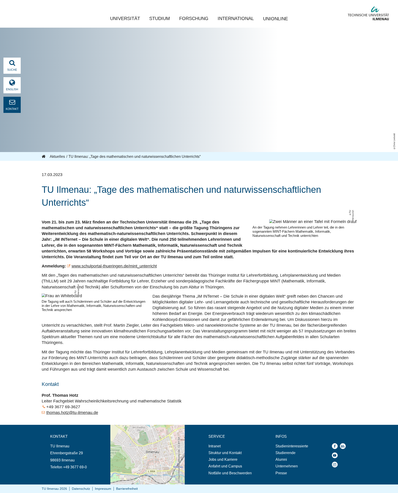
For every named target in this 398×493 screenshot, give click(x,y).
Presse (281, 473)
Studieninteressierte (291, 446)
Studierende (285, 453)
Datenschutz (81, 488)
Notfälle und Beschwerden (230, 473)
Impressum (103, 488)
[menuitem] (230, 446)
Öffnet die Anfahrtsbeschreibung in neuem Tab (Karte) (144, 429)
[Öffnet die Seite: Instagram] (336, 464)
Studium (159, 18)
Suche (12, 69)
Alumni (281, 459)
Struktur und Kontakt (225, 453)
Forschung (193, 18)
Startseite (44, 156)
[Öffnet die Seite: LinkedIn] (344, 446)
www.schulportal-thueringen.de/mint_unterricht (114, 266)
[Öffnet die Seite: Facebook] (336, 446)
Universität (125, 18)
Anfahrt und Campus (225, 466)
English (12, 89)
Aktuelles (57, 156)
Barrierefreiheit (127, 488)
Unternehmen (286, 466)
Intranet (214, 446)
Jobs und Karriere (222, 459)
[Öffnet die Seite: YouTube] (336, 455)
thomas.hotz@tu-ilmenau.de (72, 412)
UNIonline (275, 18)
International (236, 18)
